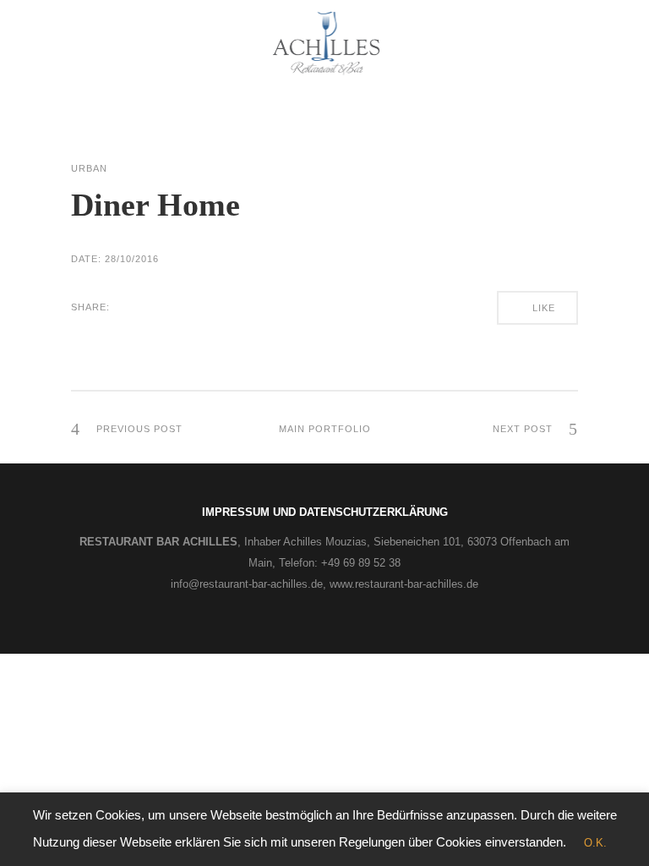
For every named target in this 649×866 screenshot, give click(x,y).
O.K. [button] (595, 842)
